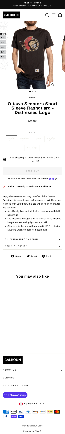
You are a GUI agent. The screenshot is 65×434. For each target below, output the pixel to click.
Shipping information (21, 239)
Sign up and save (16, 386)
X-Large (51, 138)
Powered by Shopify (32, 431)
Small (11, 138)
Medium (24, 138)
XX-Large (32, 147)
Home (32, 97)
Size (32, 133)
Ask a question (16, 246)
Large (38, 138)
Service (9, 378)
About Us (10, 370)
